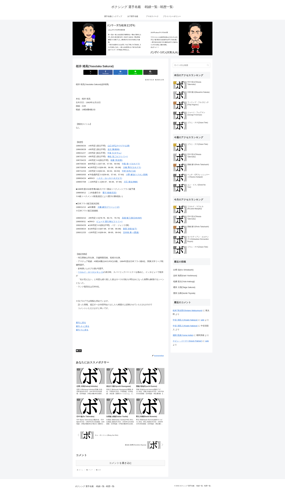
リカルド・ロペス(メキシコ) (90, 272)
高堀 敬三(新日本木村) (132, 218)
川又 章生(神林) (131, 182)
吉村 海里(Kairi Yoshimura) (185, 275)
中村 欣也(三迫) (129, 171)
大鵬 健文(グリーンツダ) (108, 207)
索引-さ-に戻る (82, 326)
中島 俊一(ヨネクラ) (131, 164)
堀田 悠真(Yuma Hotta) (183, 335)
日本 (79, 350)
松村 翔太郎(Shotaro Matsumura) (187, 310)
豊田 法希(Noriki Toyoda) (184, 293)
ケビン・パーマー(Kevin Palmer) (187, 341)
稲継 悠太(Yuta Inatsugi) (184, 281)
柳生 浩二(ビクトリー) (118, 156)
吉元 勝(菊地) (114, 149)
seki (202, 320)
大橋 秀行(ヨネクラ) (132, 167)
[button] (150, 72)
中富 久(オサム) (114, 153)
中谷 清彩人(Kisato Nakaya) (185, 320)
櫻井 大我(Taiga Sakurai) (184, 287)
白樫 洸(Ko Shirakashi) (183, 270)
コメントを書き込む (120, 463)
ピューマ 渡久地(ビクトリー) (109, 221)
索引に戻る (81, 323)
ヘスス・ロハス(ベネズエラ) (109, 178)
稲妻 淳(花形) (116, 160)
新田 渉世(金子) (130, 229)
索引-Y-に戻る (82, 330)
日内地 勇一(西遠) (131, 232)
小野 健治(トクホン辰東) (137, 174)
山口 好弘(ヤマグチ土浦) (119, 146)
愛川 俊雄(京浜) (109, 193)
